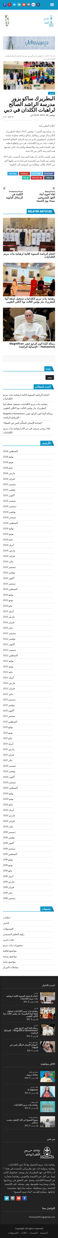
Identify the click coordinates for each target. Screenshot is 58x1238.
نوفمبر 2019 (9, 838)
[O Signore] (47, 1091)
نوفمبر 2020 (9, 771)
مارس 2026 (9, 473)
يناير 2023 (8, 628)
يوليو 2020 (8, 794)
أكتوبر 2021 (8, 711)
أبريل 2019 (8, 876)
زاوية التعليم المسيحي (13, 934)
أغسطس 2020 (10, 788)
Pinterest (36, 177)
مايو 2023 (7, 606)
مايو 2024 (8, 540)
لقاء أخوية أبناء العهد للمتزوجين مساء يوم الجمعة (45, 196)
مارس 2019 (9, 882)
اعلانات (6, 918)
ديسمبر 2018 (9, 898)
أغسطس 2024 (10, 523)
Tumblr (48, 177)
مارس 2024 (9, 551)
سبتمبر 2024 (9, 517)
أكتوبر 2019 (8, 843)
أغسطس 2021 (10, 722)
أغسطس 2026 (10, 451)
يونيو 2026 (8, 462)
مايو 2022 (8, 672)
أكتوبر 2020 (9, 777)
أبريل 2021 (8, 744)
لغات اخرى (8, 940)
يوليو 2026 (8, 457)
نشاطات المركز (10, 967)
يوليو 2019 (8, 860)
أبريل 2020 (8, 810)
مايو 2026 (8, 468)
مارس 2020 (9, 816)
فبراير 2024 (9, 556)
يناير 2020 (8, 827)
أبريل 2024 (8, 545)
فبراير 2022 (9, 689)
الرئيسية (44, 1233)
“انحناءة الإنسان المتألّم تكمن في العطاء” (22, 423)
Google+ (23, 173)
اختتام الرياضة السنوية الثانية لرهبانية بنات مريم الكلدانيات (29, 255)
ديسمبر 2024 (9, 506)
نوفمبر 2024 (9, 512)
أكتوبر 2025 (9, 496)
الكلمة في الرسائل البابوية (14, 194)
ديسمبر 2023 (9, 567)
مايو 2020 (8, 805)
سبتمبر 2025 (9, 501)
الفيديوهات (8, 929)
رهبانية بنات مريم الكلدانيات (26, 1104)
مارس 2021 (9, 749)
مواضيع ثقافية (10, 951)
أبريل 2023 (8, 611)
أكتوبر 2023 (8, 578)
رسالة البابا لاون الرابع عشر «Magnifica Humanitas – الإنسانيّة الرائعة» (32, 345)
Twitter (35, 173)
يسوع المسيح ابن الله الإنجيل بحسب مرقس (22, 1121)
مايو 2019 (7, 871)
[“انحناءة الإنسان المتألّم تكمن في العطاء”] (47, 1046)
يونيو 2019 (8, 865)
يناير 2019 (7, 893)
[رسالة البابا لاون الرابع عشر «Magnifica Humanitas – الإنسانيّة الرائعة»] (29, 324)
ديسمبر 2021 (9, 700)
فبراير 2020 (9, 821)
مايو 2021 (7, 738)
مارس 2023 (9, 617)
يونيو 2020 (8, 799)
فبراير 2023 (8, 622)
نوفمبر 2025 (9, 490)
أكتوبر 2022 (9, 644)
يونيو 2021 (8, 733)
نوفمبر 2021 (9, 705)
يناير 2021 (7, 760)
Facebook (47, 173)
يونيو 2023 (8, 600)
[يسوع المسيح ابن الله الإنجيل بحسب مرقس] (47, 1121)
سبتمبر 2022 (9, 650)
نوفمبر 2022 (9, 639)
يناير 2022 (8, 694)
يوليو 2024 (8, 529)
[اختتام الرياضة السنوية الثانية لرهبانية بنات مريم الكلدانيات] (29, 234)
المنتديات (33, 1233)
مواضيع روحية (10, 957)
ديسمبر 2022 (9, 633)
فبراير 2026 (9, 479)
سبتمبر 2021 (9, 716)
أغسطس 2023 (10, 589)
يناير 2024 (8, 562)
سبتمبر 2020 (9, 782)
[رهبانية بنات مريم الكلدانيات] (47, 1106)
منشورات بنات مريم (13, 945)
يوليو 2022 (8, 661)
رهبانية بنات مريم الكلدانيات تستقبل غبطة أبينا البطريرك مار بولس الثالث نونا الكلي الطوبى (30, 300)
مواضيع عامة (9, 962)
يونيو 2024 (8, 534)
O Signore (33, 1089)
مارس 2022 (9, 683)
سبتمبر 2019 (9, 849)
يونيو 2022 (8, 667)
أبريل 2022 (8, 678)
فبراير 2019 (8, 887)
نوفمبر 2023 (9, 573)
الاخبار (46, 56)
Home (52, 56)
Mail (24, 177)
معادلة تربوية (32, 1074)
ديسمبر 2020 (9, 766)
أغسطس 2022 (10, 656)
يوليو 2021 (8, 727)
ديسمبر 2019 (9, 832)
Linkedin (12, 173)
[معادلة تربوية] (47, 1076)
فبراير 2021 (8, 755)
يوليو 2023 (8, 595)
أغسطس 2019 (10, 854)
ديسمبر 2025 (9, 484)
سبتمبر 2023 (9, 584)
